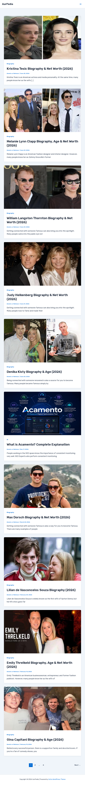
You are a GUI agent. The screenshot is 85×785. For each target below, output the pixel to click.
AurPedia (7, 4)
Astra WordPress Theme (57, 779)
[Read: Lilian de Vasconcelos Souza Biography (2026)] (42, 559)
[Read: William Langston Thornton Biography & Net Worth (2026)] (42, 187)
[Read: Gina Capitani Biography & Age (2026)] (42, 708)
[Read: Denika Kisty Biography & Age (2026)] (42, 340)
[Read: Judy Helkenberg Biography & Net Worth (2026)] (42, 264)
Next (78, 765)
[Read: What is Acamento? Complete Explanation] (42, 413)
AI (7, 439)
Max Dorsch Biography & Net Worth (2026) (38, 517)
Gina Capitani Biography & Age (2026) (35, 739)
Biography (10, 64)
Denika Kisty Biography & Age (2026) (34, 372)
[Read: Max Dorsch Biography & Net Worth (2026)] (42, 486)
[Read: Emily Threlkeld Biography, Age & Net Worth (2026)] (42, 631)
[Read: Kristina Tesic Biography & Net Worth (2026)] (42, 37)
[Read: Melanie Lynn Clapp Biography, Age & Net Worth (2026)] (42, 110)
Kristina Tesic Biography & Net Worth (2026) (40, 69)
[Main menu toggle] (80, 4)
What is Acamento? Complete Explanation (38, 444)
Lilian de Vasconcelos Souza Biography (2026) (41, 590)
